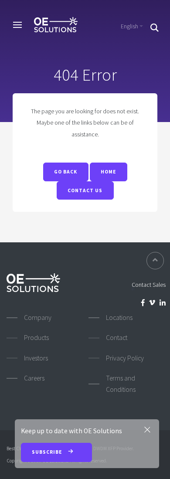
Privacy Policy (125, 358)
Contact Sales (149, 285)
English (129, 26)
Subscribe (47, 452)
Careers (34, 378)
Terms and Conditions (121, 384)
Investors (36, 358)
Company (37, 317)
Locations (119, 317)
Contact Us (85, 190)
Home (108, 172)
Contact (116, 337)
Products (36, 337)
